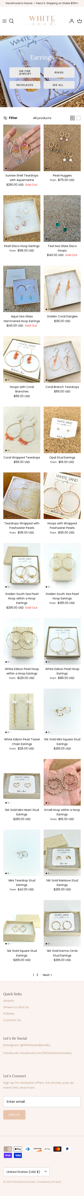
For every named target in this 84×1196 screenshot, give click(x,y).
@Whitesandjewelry (35, 1045)
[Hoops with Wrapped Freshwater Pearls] (62, 495)
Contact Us (12, 1020)
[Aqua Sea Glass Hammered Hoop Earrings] (21, 289)
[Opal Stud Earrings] (62, 430)
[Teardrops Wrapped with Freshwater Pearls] (21, 495)
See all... (59, 85)
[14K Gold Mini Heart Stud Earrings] (21, 782)
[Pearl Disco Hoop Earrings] (21, 218)
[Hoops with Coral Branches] (21, 359)
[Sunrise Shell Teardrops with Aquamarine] (21, 148)
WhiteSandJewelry (24, 1182)
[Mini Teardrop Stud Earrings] (21, 853)
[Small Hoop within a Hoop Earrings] (62, 782)
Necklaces (25, 85)
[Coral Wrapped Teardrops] (21, 430)
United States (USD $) (23, 1172)
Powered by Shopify (49, 1182)
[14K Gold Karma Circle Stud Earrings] (62, 923)
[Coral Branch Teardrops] (62, 359)
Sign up (14, 1115)
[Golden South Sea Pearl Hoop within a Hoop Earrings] (21, 566)
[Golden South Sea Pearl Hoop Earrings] (62, 566)
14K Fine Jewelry (25, 72)
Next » (47, 975)
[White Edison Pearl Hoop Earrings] (62, 641)
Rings (59, 72)
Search (8, 1000)
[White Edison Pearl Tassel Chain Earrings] (21, 712)
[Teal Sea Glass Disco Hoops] (62, 218)
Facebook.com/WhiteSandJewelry (46, 1053)
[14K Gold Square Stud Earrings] (21, 923)
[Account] (70, 21)
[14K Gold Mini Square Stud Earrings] (62, 712)
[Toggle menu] (4, 21)
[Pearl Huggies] (62, 148)
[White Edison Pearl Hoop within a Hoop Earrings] (21, 641)
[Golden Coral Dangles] (62, 289)
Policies (8, 1013)
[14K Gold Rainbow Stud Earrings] (62, 853)
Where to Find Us (16, 1007)
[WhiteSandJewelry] (42, 21)
